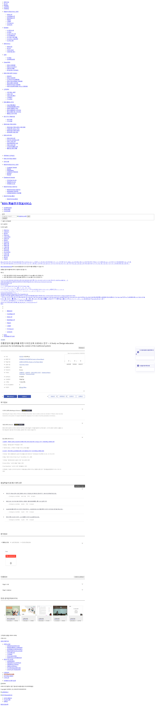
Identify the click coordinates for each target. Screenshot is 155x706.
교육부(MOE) (11, 661)
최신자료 (9, 119)
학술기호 (6, 245)
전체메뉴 (6, 8)
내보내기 (53, 396)
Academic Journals (12, 167)
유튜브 (6, 701)
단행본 (9, 21)
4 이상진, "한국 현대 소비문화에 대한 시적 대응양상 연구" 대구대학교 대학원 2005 (23, 451)
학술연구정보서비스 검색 (11, 11)
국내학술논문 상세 (9, 336)
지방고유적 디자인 (36, 372)
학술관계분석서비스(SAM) (14, 651)
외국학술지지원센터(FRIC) (14, 649)
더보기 (82, 423)
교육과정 (27, 372)
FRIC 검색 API (11, 145)
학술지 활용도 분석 (12, 108)
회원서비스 (7, 43)
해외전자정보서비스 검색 (11, 164)
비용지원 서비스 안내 (13, 129)
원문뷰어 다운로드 (9, 155)
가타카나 (6, 231)
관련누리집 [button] (7, 644)
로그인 (6, 3)
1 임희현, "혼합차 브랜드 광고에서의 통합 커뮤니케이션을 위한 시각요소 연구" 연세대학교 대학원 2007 (29, 441)
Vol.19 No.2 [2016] (23, 364)
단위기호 (6, 253)
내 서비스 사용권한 (12, 39)
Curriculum (22, 374)
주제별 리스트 (11, 183)
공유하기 (71, 396)
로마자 (6, 257)
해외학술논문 (11, 18)
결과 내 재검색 (7, 221)
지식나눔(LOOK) (12, 656)
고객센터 (6, 7)
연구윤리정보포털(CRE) (14, 668)
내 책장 (9, 32)
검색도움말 (7, 209)
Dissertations (10, 170)
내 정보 (9, 57)
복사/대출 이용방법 (12, 83)
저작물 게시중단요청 (10, 680)
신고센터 (9, 99)
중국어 (6, 233)
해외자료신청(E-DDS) (10, 124)
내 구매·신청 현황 (12, 37)
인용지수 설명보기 (79, 576)
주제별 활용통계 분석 (13, 106)
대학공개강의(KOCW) (13, 646)
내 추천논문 (10, 30)
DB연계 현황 (10, 68)
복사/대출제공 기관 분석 (14, 110)
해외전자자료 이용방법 (13, 84)
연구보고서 (10, 23)
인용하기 (24, 396)
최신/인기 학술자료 (9, 116)
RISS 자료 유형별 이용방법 (14, 81)
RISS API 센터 (8, 135)
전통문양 (21, 372)
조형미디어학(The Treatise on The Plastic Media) (31, 362)
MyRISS (6, 5)
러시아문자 (7, 252)
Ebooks (9, 169)
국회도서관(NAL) (12, 666)
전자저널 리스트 (11, 180)
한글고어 (6, 235)
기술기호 (6, 247)
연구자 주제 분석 (26, 542)
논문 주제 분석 (15, 542)
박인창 (21, 356)
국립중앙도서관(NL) (13, 664)
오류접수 (80, 396)
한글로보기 (81, 347)
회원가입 (6, 2)
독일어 (6, 240)
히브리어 (6, 242)
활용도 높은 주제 (12, 113)
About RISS (7, 62)
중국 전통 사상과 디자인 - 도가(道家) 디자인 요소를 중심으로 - (23, 517)
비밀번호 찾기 (11, 51)
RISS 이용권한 (11, 78)
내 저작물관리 (11, 35)
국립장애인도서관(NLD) (14, 662)
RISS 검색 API (11, 138)
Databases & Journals (9, 177)
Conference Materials (12, 171)
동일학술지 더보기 (79, 486)
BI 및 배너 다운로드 (12, 70)
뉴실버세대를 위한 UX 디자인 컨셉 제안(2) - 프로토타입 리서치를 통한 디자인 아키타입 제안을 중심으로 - (34, 509)
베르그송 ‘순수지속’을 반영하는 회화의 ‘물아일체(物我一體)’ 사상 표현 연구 (26, 501)
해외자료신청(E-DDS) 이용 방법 (16, 127)
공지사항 (6, 161)
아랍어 (6, 259)
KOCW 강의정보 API (13, 140)
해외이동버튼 (4, 704)
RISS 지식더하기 (12, 66)
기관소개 (6, 677)
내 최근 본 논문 (11, 34)
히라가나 (6, 230)
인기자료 (9, 121)
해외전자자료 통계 (9, 196)
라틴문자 (6, 250)
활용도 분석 (6, 542)
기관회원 (9, 654)
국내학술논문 (11, 16)
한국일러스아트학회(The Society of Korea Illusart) (31, 359)
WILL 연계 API (11, 141)
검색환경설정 (11, 59)
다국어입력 (7, 211)
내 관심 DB (10, 40)
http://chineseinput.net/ (6, 266)
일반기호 (6, 255)
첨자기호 (6, 248)
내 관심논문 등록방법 (13, 79)
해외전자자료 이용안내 (10, 186)
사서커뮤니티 (11, 652)
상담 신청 (10, 94)
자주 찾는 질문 (11, 92)
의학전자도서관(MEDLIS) (14, 657)
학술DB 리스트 (11, 182)
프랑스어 (6, 238)
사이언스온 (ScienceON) (14, 669)
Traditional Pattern (46, 372)
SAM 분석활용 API (12, 146)
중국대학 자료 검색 (12, 132)
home (5, 334)
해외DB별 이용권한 (12, 191)
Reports (9, 174)
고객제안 (9, 97)
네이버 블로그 (8, 698)
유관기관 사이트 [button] (8, 659)
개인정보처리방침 (9, 674)
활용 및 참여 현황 (12, 148)
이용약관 (6, 672)
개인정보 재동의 (8, 676)
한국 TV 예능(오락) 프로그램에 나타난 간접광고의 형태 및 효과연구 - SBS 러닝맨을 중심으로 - (31, 493)
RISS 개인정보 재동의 (10, 158)
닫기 (2, 303)
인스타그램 (7, 699)
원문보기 (11, 396)
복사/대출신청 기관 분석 (14, 112)
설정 (5, 54)
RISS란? (9, 76)
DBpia (24, 387)
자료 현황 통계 (11, 105)
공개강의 (9, 24)
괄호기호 (6, 243)
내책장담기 (62, 396)
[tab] (6, 542)
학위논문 (9, 14)
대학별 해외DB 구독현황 (14, 193)
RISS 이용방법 (11, 65)
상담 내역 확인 (11, 95)
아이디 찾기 (10, 50)
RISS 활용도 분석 (9, 102)
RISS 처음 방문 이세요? (10, 73)
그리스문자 (7, 237)
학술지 (9, 19)
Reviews (9, 173)
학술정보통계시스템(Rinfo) (14, 647)
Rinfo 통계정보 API (12, 143)
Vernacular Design (30, 374)
